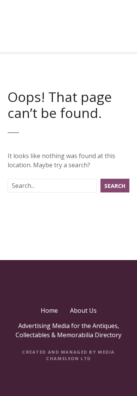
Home (49, 310)
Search (115, 185)
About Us (83, 310)
